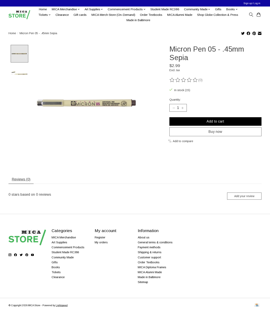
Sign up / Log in (252, 3)
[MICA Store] (19, 14)
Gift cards (80, 14)
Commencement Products (68, 247)
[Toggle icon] (251, 14)
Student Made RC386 (164, 9)
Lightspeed (62, 305)
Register (100, 237)
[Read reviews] (183, 80)
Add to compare (183, 141)
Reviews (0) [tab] (21, 179)
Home (43, 9)
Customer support (149, 257)
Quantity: (175, 99)
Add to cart (215, 121)
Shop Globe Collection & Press (217, 14)
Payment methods (149, 247)
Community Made (63, 257)
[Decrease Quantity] (174, 107)
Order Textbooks (151, 14)
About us (143, 237)
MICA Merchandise (64, 237)
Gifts (218, 9)
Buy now (215, 132)
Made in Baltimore (138, 20)
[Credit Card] (256, 305)
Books (56, 267)
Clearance (62, 14)
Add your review (244, 196)
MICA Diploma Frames (152, 267)
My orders (101, 242)
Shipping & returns (149, 252)
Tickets (56, 272)
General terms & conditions (155, 242)
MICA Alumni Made (179, 14)
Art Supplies (59, 242)
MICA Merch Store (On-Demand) (113, 14)
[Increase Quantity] (182, 107)
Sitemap (143, 282)
